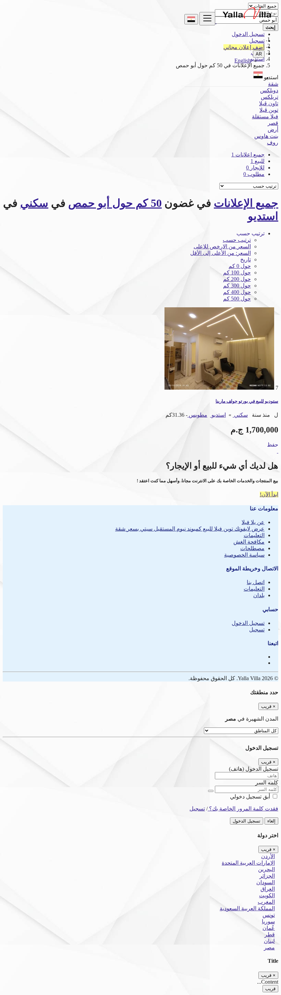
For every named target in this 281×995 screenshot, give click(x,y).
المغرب (266, 902)
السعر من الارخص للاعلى (222, 246)
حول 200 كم (237, 279)
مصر (269, 947)
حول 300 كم (237, 285)
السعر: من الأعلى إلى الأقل (220, 253)
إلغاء (271, 821)
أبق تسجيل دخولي (250, 796)
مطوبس (197, 415)
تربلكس (269, 97)
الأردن (268, 856)
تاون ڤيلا (268, 103)
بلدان (259, 595)
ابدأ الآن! (269, 494)
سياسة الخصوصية (244, 555)
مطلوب (254, 174)
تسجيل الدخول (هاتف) (253, 769)
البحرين (266, 869)
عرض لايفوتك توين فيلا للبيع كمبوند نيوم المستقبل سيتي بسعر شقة (190, 529)
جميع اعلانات (248, 154)
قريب (270, 988)
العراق (267, 889)
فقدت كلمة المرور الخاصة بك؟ (243, 809)
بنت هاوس (266, 136)
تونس (268, 915)
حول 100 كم (237, 272)
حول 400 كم (237, 292)
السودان (265, 882)
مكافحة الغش (249, 542)
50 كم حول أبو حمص (115, 203)
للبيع (258, 161)
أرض (273, 129)
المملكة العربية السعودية (247, 908)
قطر (270, 934)
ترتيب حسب (237, 240)
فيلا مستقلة (265, 116)
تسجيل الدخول (248, 34)
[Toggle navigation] (207, 18)
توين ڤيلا (268, 110)
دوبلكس (269, 90)
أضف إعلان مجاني (244, 47)
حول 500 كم (237, 298)
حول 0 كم (240, 266)
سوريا (268, 921)
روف (272, 142)
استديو (263, 216)
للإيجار (255, 167)
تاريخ (245, 259)
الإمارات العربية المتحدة (248, 863)
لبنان (269, 941)
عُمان (268, 928)
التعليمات (254, 535)
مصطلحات (252, 548)
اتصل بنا (256, 582)
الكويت (267, 895)
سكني (34, 203)
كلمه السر (266, 782)
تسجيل (257, 41)
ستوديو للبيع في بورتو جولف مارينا (247, 401)
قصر (273, 123)
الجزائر (267, 876)
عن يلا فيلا (253, 522)
